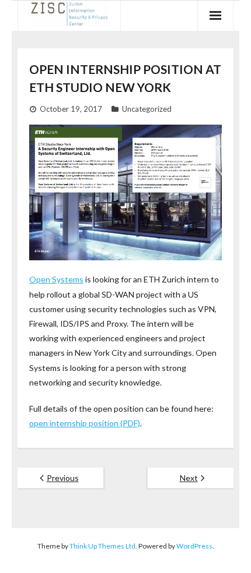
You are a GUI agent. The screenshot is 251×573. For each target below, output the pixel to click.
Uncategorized (147, 109)
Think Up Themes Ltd (102, 546)
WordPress (194, 546)
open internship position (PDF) (84, 423)
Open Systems (56, 279)
